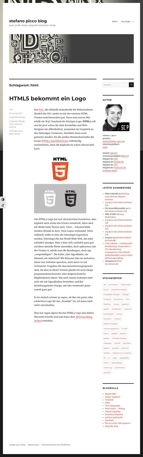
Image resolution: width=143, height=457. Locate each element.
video (106, 363)
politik (123, 333)
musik (124, 328)
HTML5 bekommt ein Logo (47, 98)
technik (12, 127)
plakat (114, 333)
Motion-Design (110, 324)
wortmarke (120, 367)
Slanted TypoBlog (113, 411)
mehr (105, 147)
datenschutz (33, 445)
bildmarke (126, 284)
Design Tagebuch (112, 397)
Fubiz (107, 403)
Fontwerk (109, 400)
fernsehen (118, 299)
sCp (11, 109)
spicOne (113, 153)
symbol (115, 348)
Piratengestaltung (115, 258)
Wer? (115, 21)
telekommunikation (122, 353)
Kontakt (126, 21)
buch (106, 289)
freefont (107, 304)
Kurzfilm (107, 319)
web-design (116, 363)
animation (113, 284)
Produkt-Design (119, 338)
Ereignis (107, 299)
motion (117, 319)
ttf (105, 358)
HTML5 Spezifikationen (55, 140)
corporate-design (17, 121)
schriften (127, 343)
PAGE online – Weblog (115, 408)
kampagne (109, 314)
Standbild (109, 420)
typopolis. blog (111, 426)
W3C (41, 109)
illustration (116, 309)
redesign (108, 343)
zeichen (107, 372)
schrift (117, 343)
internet (18, 124)
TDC (116, 165)
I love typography (112, 406)
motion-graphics (111, 328)
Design (126, 294)
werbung (108, 367)
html (11, 124)
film (128, 299)
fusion (116, 304)
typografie (124, 358)
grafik (106, 309)
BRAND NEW (110, 394)
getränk (125, 304)
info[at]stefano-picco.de (114, 141)
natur (106, 333)
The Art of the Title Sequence (118, 423)
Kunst (119, 314)
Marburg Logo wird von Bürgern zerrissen (117, 197)
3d (105, 284)
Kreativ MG (119, 162)
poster (106, 338)
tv (109, 358)
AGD (116, 159)
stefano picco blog (28, 21)
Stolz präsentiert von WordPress (55, 445)
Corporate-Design (17, 117)
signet (106, 348)
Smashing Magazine (114, 414)
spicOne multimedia (114, 417)
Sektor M (125, 156)
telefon (107, 353)
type (115, 358)
